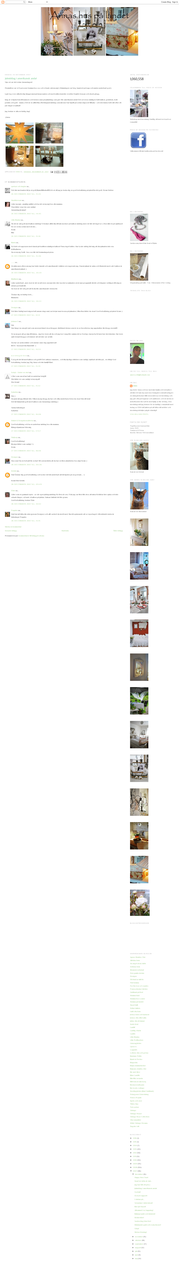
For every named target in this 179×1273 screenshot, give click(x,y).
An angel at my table (138, 963)
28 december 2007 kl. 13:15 (25, 521)
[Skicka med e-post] (55, 172)
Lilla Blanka (15, 220)
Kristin (13, 471)
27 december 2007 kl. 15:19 (25, 366)
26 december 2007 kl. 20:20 (26, 273)
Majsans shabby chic (138, 1069)
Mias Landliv (135, 1075)
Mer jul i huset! (140, 1207)
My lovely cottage (137, 1088)
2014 (135, 1145)
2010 (135, 1160)
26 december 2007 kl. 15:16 (26, 236)
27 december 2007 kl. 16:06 (26, 414)
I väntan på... (139, 1199)
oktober (138, 1240)
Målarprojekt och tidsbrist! (145, 1214)
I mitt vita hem (135, 1011)
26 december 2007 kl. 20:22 (26, 301)
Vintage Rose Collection (139, 1117)
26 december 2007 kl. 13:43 (26, 194)
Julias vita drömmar (137, 1021)
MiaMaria (14, 279)
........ (13, 262)
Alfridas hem (135, 960)
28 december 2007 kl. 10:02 (26, 504)
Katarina (14, 392)
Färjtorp (14, 437)
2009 (135, 1164)
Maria (13, 242)
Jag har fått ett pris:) (142, 1185)
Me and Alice (135, 1072)
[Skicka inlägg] (51, 172)
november (139, 1237)
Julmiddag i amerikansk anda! (146, 1188)
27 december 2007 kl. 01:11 (25, 315)
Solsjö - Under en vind (20, 372)
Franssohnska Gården (139, 989)
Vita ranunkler (135, 1120)
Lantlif (132, 1027)
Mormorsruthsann (137, 1085)
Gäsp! (137, 1228)
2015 (135, 1142)
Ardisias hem (135, 967)
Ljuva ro (133, 1046)
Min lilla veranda (136, 1078)
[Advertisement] (89, 65)
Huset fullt (134, 1005)
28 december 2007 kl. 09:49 (26, 484)
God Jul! (138, 1192)
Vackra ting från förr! (143, 1221)
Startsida (65, 531)
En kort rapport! (141, 1196)
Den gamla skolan (137, 973)
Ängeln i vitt (134, 1126)
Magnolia (133, 1062)
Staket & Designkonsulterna (22, 420)
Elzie (13, 490)
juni (136, 1255)
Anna (135, 386)
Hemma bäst (135, 995)
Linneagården (135, 1043)
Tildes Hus (134, 1104)
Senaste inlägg (11, 531)
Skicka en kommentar (13, 527)
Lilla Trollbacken (136, 1040)
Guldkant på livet (136, 992)
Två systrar (134, 1107)
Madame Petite (136, 1056)
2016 (135, 1138)
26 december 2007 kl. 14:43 (26, 214)
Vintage (133, 1110)
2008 (135, 1167)
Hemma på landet (136, 1002)
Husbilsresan (16, 200)
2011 (135, 1156)
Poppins (14, 510)
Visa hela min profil (139, 414)
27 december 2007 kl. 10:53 (26, 349)
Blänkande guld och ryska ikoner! (148, 1225)
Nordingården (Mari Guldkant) (142, 1091)
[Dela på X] (60, 172)
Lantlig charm (135, 1030)
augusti (138, 1247)
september (139, 1244)
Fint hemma (134, 983)
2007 (135, 1171)
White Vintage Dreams (139, 1123)
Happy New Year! (141, 1177)
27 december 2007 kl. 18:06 (26, 451)
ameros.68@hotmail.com (140, 375)
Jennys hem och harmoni (139, 1014)
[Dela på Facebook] (63, 172)
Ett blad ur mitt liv (137, 979)
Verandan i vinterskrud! (144, 1203)
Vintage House (136, 1114)
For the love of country (139, 986)
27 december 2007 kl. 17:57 (26, 431)
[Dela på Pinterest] (66, 172)
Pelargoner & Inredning (139, 1094)
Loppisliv (133, 1050)
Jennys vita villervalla (138, 1018)
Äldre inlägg (118, 531)
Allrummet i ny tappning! (144, 1210)
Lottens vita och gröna (139, 1053)
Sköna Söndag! (141, 1232)
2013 (135, 1149)
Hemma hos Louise (137, 999)
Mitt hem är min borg (138, 1082)
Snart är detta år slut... (143, 1181)
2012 (135, 1153)
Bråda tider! (139, 1217)
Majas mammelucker (138, 1066)
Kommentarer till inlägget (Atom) (31, 536)
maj (136, 1258)
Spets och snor (136, 1101)
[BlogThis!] (58, 172)
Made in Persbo (136, 1059)
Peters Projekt (135, 1098)
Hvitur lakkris (135, 1008)
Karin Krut (134, 1024)
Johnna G (14, 321)
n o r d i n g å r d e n (19, 356)
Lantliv (132, 1034)
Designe (14, 307)
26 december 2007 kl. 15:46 (26, 256)
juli (136, 1251)
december (139, 1174)
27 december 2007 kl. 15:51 (25, 386)
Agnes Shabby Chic (138, 957)
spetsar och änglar (18, 186)
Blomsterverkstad (137, 970)
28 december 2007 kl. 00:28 (26, 465)
